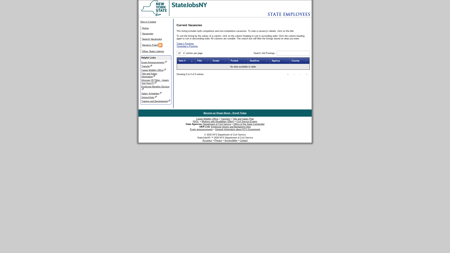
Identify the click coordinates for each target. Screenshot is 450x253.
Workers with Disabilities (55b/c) (218, 121)
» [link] (306, 74)
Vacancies (147, 33)
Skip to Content (148, 22)
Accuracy (207, 140)
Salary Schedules (150, 93)
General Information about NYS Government (237, 129)
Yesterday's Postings (187, 46)
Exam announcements (201, 129)
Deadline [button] (254, 60)
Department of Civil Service (217, 124)
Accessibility (230, 140)
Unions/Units (147, 97)
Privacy (218, 140)
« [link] (287, 74)
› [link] (300, 74)
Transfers (225, 119)
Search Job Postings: (264, 53)
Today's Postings (185, 43)
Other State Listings (153, 51)
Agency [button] (276, 60)
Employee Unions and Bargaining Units (231, 126)
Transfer (145, 66)
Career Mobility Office (152, 70)
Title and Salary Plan (243, 119)
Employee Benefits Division (155, 86)
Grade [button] (216, 60)
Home (145, 28)
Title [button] (199, 60)
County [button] (295, 60)
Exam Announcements (152, 62)
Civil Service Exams (247, 121)
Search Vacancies (152, 39)
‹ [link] (294, 74)
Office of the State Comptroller (249, 124)
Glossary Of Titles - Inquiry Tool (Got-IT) (155, 82)
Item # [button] (182, 60)
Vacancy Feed (150, 45)
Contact (244, 140)
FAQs (196, 121)
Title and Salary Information (149, 75)
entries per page (193, 53)
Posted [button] (234, 60)
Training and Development (154, 101)
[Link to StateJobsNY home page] (183, 15)
